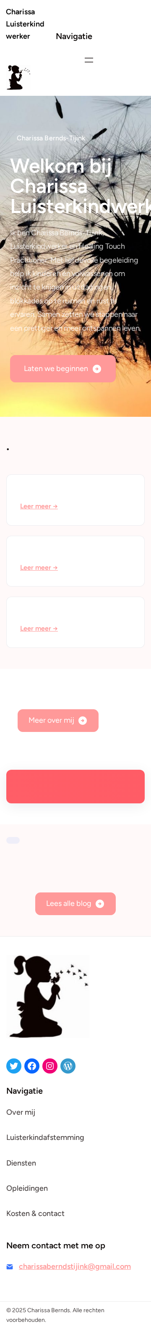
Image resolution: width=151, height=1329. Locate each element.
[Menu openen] (89, 60)
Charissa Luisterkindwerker (25, 24)
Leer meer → (39, 506)
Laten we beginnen (56, 368)
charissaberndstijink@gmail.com (75, 1266)
